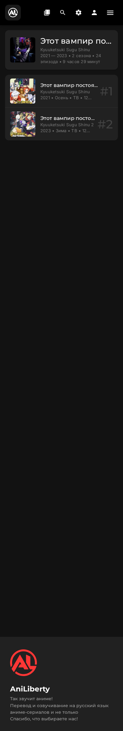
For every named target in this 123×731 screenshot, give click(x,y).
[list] (61, 107)
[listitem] (61, 91)
